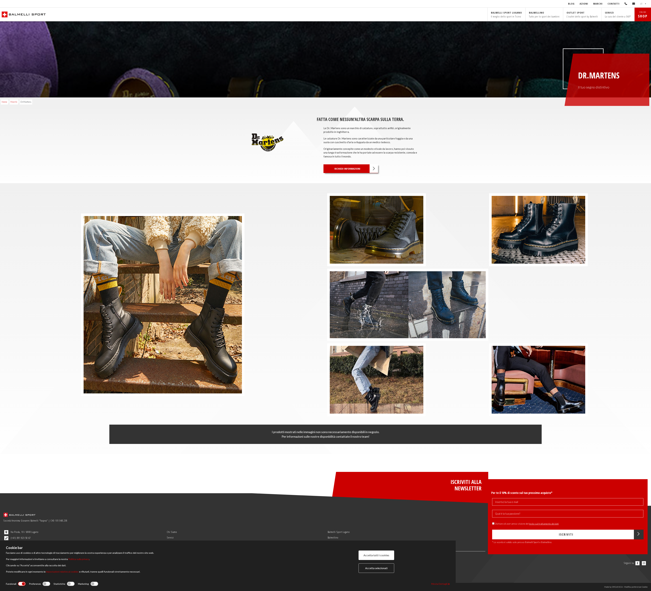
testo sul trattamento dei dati (544, 523)
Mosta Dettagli (439, 583)
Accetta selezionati (376, 568)
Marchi (598, 3)
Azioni (584, 3)
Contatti (613, 3)
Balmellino (544, 14)
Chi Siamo (172, 532)
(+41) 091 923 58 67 (20, 537)
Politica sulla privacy (78, 559)
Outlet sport (582, 14)
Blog (571, 3)
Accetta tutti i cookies (376, 555)
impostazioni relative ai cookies (62, 571)
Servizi (618, 14)
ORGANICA (617, 587)
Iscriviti (566, 534)
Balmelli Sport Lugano (339, 532)
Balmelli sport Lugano (506, 14)
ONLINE (643, 14)
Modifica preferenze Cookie (636, 587)
